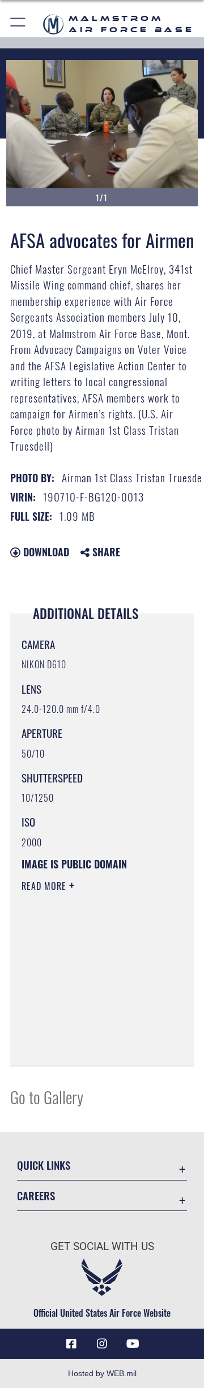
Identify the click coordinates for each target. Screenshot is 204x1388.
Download (44, 551)
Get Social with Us (102, 1246)
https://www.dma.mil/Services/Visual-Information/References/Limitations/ (90, 1045)
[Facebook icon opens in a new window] (71, 1343)
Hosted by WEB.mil (102, 1373)
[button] (18, 24)
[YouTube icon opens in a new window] (132, 1343)
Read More (45, 886)
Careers (36, 1195)
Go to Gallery (46, 1096)
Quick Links (43, 1165)
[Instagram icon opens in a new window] (102, 1343)
